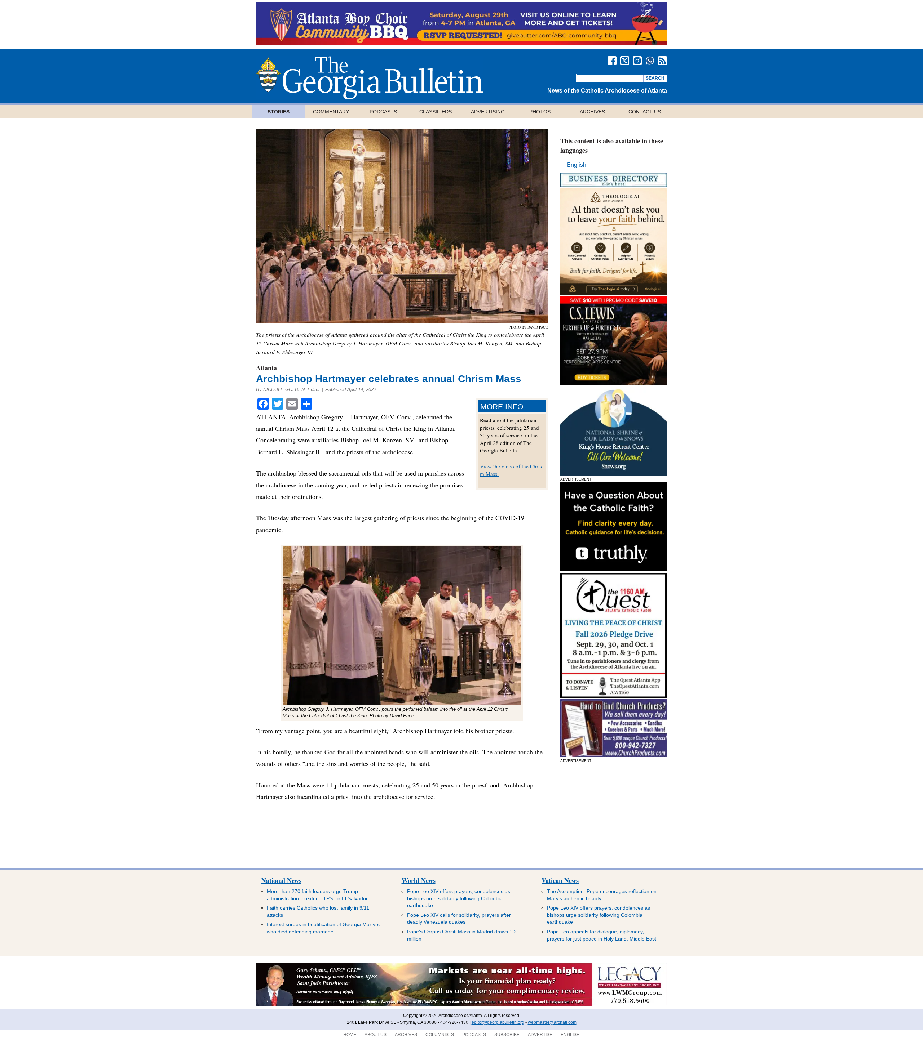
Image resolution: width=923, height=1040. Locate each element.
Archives (592, 112)
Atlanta (266, 367)
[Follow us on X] (624, 60)
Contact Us (644, 112)
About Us (376, 1034)
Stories (279, 112)
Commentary (331, 112)
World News (419, 880)
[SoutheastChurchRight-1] (613, 755)
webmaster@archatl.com (552, 1022)
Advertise (540, 1034)
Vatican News (560, 880)
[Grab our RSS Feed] (662, 60)
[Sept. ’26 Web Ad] (613, 474)
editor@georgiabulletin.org (498, 1022)
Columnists (439, 1034)
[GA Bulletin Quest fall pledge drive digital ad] (613, 696)
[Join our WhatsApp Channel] (649, 60)
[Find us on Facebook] (612, 60)
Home (349, 1034)
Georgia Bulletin (369, 77)
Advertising (488, 112)
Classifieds (435, 112)
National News (281, 880)
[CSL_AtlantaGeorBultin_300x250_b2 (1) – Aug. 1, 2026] (613, 383)
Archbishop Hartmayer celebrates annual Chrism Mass (388, 378)
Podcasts (383, 112)
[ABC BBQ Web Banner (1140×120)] (461, 43)
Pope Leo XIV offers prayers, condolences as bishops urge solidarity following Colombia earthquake (458, 898)
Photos (540, 112)
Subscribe (507, 1034)
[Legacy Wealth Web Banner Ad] (461, 1004)
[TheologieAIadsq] (613, 293)
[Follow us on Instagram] (637, 60)
